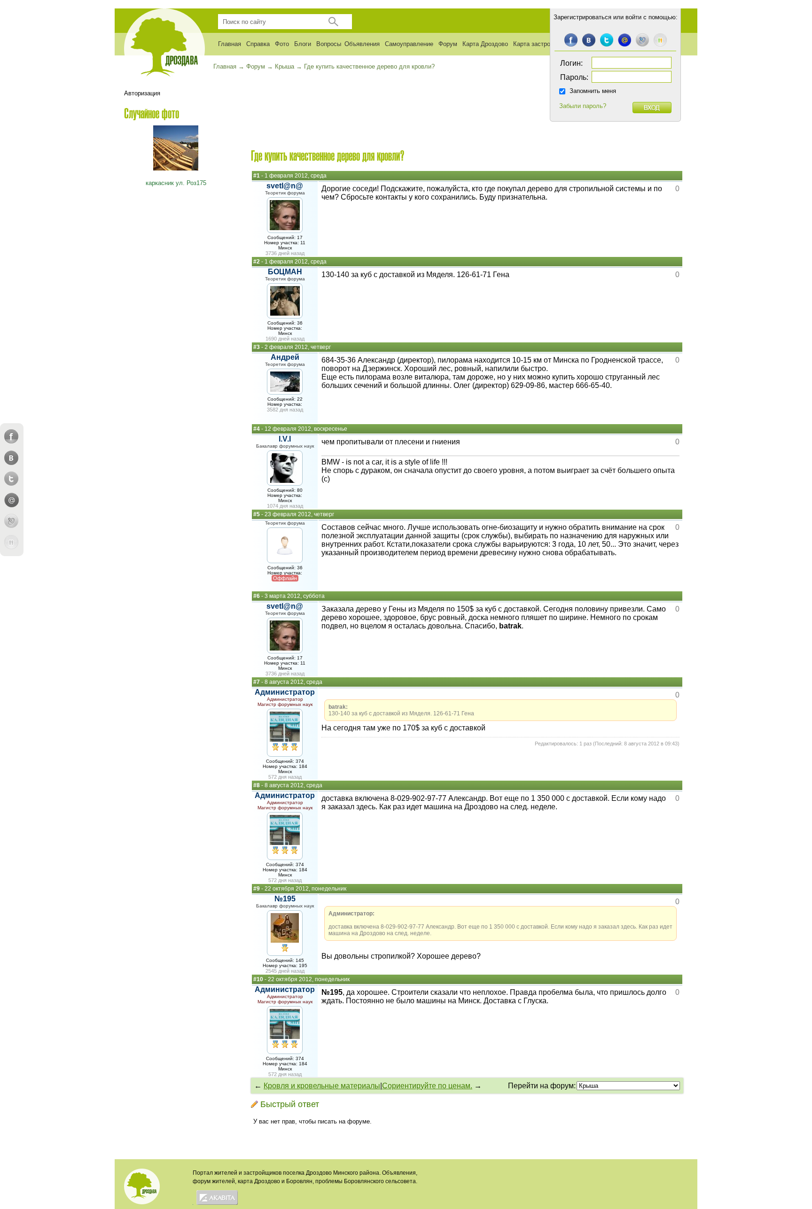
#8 (256, 785)
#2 (256, 261)
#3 (256, 347)
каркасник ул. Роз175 (176, 182)
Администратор (285, 692)
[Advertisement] (467, 118)
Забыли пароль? (582, 105)
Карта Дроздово (485, 43)
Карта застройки (536, 43)
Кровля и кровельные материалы (322, 1086)
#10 (258, 979)
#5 (256, 514)
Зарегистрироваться (582, 17)
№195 (285, 899)
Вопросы (328, 43)
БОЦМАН (285, 272)
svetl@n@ (284, 186)
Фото (282, 43)
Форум (447, 43)
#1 (256, 175)
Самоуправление (409, 43)
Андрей (285, 357)
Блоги (302, 43)
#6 (256, 596)
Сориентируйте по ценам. (427, 1086)
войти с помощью (650, 17)
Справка (258, 43)
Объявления (362, 43)
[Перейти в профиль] (285, 228)
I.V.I (285, 439)
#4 (256, 429)
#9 (256, 888)
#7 (256, 682)
